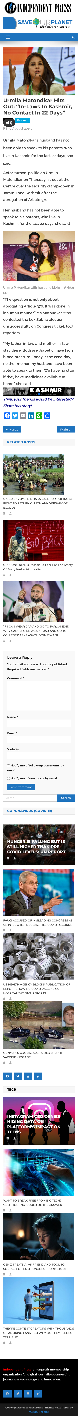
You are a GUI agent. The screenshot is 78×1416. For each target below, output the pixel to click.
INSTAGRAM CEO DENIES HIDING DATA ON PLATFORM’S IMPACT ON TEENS (34, 1124)
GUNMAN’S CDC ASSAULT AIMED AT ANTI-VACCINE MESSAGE (33, 1055)
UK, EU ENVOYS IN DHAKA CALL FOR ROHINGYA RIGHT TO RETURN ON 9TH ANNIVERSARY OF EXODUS (37, 503)
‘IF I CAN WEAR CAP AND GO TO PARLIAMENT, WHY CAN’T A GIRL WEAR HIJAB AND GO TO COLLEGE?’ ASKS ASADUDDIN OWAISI (36, 631)
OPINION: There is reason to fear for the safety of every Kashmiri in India (38, 567)
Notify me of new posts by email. (34, 778)
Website (13, 749)
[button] (9, 123)
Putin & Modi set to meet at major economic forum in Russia (67, 429)
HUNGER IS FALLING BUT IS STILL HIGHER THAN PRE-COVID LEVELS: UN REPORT (36, 846)
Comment (15, 678)
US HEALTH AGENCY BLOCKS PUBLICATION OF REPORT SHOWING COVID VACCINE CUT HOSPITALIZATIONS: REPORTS (36, 989)
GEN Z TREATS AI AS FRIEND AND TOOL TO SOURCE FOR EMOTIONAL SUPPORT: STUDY (35, 1267)
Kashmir (22, 120)
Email (12, 733)
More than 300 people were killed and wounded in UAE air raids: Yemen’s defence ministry (15, 429)
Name (12, 717)
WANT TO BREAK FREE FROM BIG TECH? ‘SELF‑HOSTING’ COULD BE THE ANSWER (32, 1203)
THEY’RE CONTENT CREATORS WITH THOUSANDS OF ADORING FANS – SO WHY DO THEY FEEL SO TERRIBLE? (38, 1333)
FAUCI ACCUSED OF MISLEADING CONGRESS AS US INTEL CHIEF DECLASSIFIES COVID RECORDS (38, 923)
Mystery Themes (39, 1411)
